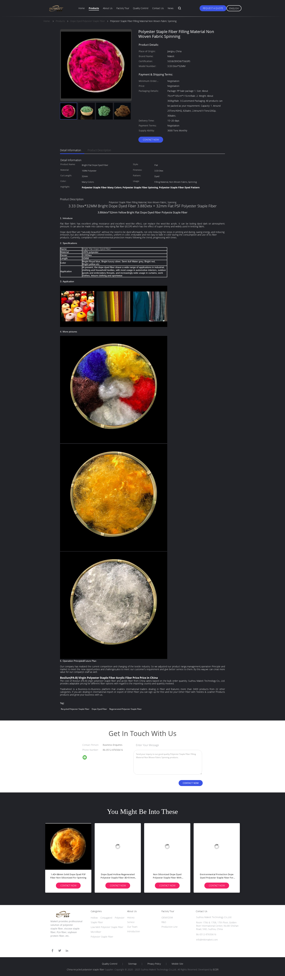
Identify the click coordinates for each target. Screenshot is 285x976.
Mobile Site (177, 964)
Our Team (132, 926)
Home (82, 8)
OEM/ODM (167, 917)
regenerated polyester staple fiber (125, 709)
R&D (163, 922)
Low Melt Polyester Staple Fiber (107, 927)
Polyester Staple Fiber (102, 936)
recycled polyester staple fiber (75, 709)
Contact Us (158, 8)
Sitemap (132, 964)
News (171, 8)
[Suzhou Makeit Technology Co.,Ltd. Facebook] (52, 950)
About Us (107, 8)
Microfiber (96, 931)
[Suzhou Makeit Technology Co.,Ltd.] (86, 757)
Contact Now (151, 139)
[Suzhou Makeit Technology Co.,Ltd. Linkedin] (67, 950)
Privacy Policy (154, 964)
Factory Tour (122, 8)
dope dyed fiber (99, 709)
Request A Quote (213, 8)
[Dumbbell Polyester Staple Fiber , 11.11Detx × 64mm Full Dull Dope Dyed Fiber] (167, 846)
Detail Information (70, 150)
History (130, 917)
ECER (215, 969)
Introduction (133, 931)
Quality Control (140, 8)
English (234, 8)
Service (131, 922)
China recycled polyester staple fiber (85, 969)
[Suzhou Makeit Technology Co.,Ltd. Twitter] (60, 950)
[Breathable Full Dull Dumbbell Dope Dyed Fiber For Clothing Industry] (118, 846)
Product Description (99, 150)
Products (94, 8)
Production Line (169, 926)
